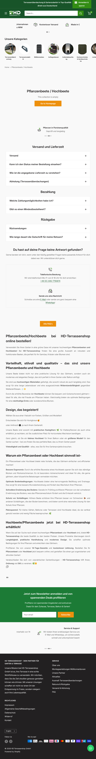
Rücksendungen (17, 228)
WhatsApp (50, 302)
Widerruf (8, 716)
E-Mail (43, 299)
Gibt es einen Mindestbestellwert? (27, 209)
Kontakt (8, 720)
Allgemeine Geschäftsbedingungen (20, 709)
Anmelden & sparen (83, 4)
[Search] (81, 13)
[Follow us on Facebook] (6, 741)
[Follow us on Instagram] (10, 741)
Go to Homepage (48, 103)
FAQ (54, 692)
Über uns (56, 665)
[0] (89, 13)
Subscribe (65, 614)
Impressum (9, 705)
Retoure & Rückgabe (61, 684)
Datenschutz (10, 712)
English (8, 731)
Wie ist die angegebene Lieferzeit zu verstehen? (34, 173)
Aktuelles (56, 676)
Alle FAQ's (48, 324)
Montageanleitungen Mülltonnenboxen (68, 669)
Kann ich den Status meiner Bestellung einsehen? (35, 164)
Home (7, 67)
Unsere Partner (58, 673)
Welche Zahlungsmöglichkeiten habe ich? (31, 200)
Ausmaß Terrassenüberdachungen (67, 680)
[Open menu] (6, 13)
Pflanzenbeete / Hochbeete (22, 67)
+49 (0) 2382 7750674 (50, 281)
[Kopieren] (7, 567)
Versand (13, 155)
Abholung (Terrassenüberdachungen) (29, 181)
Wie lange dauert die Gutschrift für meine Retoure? (36, 237)
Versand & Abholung (61, 688)
